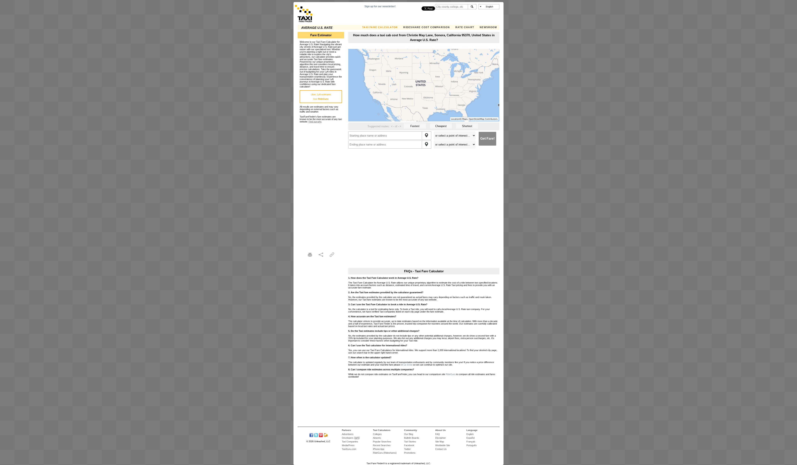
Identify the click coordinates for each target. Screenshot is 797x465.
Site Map (439, 441)
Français (470, 441)
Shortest (467, 126)
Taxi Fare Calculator (380, 27)
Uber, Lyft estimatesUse (321, 96)
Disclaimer (440, 438)
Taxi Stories (410, 441)
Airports (377, 438)
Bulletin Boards (411, 438)
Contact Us (441, 449)
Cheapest (441, 126)
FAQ (437, 434)
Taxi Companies (350, 441)
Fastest (414, 126)
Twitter (407, 449)
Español (470, 438)
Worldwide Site (442, 445)
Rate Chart (464, 27)
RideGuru (451, 374)
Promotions (410, 453)
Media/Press (348, 445)
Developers (347, 438)
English (470, 434)
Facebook (409, 445)
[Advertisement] (321, 185)
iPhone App (378, 449)
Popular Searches (382, 441)
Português (471, 445)
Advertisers (347, 434)
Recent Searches (382, 445)
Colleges (377, 434)
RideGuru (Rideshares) (385, 453)
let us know (406, 364)
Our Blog (408, 434)
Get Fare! (487, 138)
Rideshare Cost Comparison (426, 27)
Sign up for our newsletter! (380, 6)
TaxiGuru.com (349, 449)
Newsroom (488, 27)
